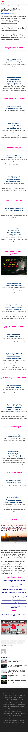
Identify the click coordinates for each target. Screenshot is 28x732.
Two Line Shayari (8, 699)
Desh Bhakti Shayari (9, 701)
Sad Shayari (15, 699)
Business (11, 713)
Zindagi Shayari (6, 706)
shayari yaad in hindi (12, 643)
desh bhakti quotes (9, 709)
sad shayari (4, 643)
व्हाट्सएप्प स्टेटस (5, 695)
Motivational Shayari (7, 722)
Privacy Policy (15, 693)
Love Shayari (15, 701)
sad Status (21, 701)
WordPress (14, 729)
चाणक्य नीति (21, 697)
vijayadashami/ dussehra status (18, 724)
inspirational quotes (14, 706)
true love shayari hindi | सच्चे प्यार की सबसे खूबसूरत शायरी (14, 597)
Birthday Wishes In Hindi (18, 709)
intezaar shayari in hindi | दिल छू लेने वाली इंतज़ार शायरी (14, 603)
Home (2, 5)
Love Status (16, 702)
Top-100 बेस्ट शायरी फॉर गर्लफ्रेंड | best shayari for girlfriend (16, 660)
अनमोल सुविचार (13, 697)
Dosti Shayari (6, 713)
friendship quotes (7, 720)
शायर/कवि (10, 695)
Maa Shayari (14, 722)
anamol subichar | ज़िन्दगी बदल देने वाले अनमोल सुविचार (14, 600)
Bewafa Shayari (22, 718)
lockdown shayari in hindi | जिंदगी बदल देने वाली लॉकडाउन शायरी (14, 581)
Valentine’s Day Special (8, 702)
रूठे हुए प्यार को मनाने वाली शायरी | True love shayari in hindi (14, 614)
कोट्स (24, 695)
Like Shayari (22, 720)
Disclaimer (21, 693)
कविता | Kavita (19, 695)
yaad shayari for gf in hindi (7, 645)
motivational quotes (13, 704)
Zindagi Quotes (9, 708)
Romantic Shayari (21, 704)
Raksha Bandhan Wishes (17, 708)
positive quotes (15, 711)
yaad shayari (20, 643)
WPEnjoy (18, 728)
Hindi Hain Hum (9, 728)
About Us (5, 693)
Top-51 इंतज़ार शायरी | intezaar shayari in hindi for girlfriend (17, 665)
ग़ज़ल (17, 697)
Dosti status (21, 711)
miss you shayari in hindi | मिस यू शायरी (16, 676)
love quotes (9, 715)
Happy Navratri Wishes (16, 715)
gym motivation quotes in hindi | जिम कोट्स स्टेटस (14, 589)
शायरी (24, 693)
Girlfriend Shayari (8, 5)
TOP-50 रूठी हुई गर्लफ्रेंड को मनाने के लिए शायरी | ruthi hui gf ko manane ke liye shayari (16, 671)
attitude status (6, 704)
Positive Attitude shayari (14, 718)
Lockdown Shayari (15, 720)
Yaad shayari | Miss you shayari (10, 717)
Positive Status (5, 718)
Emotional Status (21, 713)
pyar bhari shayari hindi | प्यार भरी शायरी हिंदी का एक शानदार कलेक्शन (14, 593)
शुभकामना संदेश (7, 697)
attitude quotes (8, 711)
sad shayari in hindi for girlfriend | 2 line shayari (17, 681)
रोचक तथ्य (14, 695)
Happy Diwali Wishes (21, 725)
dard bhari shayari (21, 722)
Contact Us (9, 693)
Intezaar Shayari (20, 717)
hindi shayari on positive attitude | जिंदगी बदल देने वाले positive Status (14, 585)
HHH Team (9, 650)
